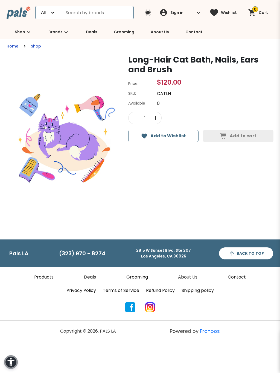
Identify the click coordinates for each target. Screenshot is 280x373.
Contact (194, 32)
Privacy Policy (81, 290)
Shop (20, 32)
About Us (160, 32)
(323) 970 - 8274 (82, 253)
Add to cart (243, 136)
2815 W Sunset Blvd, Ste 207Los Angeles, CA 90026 (163, 253)
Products (44, 277)
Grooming (124, 32)
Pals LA (18, 253)
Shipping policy (198, 290)
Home (12, 46)
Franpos (210, 331)
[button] (10, 362)
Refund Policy (160, 290)
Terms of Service (121, 290)
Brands (55, 32)
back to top (250, 253)
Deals (91, 32)
